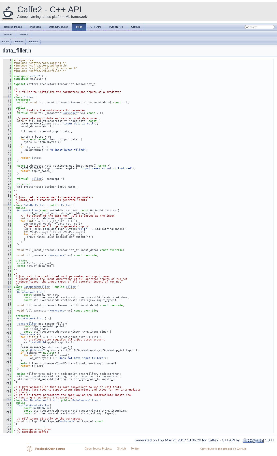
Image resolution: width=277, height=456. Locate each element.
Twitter (135, 448)
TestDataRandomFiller (40, 400)
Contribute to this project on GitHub (223, 448)
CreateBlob (37, 342)
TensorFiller (27, 323)
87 (7, 286)
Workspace (70, 113)
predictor (19, 41)
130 (7, 400)
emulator (33, 41)
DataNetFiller (34, 205)
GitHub (121, 448)
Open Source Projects (98, 448)
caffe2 (5, 41)
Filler (28, 97)
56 (7, 205)
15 (7, 97)
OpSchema (36, 350)
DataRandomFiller (37, 286)
